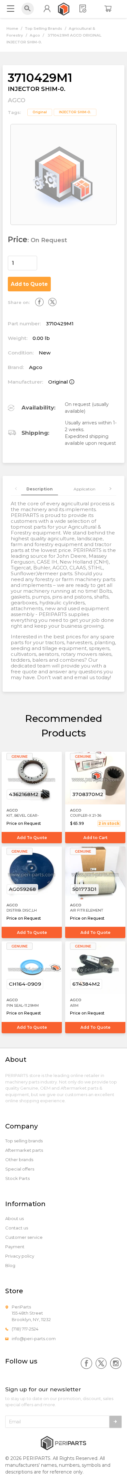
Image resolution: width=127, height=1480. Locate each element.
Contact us (16, 1228)
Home (12, 28)
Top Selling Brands (43, 28)
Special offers (19, 1169)
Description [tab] (39, 489)
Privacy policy (19, 1256)
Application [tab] (84, 489)
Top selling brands (24, 1141)
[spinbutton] (22, 263)
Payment (14, 1247)
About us (14, 1218)
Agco (35, 35)
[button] (33, 259)
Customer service (24, 1237)
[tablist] (63, 489)
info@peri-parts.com (34, 1338)
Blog (10, 1265)
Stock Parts (17, 1178)
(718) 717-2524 (25, 1328)
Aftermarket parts (24, 1150)
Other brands (19, 1159)
